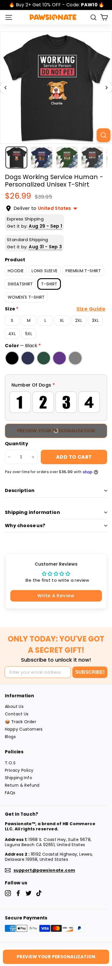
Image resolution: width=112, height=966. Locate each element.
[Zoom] (103, 135)
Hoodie (16, 271)
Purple (59, 358)
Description (19, 490)
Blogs (10, 737)
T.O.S (10, 763)
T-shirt (49, 284)
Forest (44, 358)
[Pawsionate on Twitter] (29, 893)
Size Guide (90, 309)
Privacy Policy (19, 770)
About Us (14, 706)
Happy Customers (24, 729)
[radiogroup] (56, 402)
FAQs (10, 793)
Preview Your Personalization (56, 957)
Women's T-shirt (26, 297)
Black (12, 358)
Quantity (16, 444)
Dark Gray (75, 358)
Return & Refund (22, 785)
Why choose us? (25, 525)
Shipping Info (18, 778)
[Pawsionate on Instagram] (8, 893)
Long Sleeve (44, 271)
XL (62, 320)
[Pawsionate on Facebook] (18, 893)
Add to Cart (74, 457)
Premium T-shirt (83, 271)
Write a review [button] (55, 595)
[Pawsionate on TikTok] (39, 893)
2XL (78, 320)
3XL (95, 320)
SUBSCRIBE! (90, 672)
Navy (28, 358)
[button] (56, 385)
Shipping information (32, 512)
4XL (12, 334)
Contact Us (17, 714)
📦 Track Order (20, 722)
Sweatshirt (20, 284)
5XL (28, 334)
